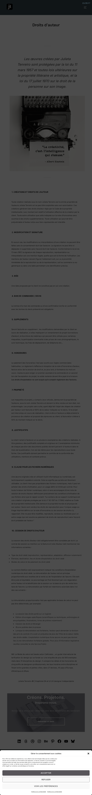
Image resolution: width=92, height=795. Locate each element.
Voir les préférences (46, 786)
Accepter (46, 773)
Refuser (46, 779)
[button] (88, 753)
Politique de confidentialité (38, 791)
